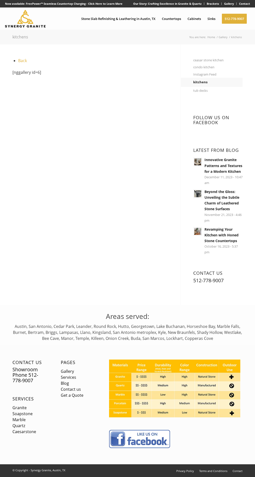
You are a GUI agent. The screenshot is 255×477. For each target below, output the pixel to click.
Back (22, 60)
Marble (19, 419)
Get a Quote (72, 395)
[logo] (25, 19)
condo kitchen (203, 67)
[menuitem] (167, 3)
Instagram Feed (204, 74)
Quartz (18, 425)
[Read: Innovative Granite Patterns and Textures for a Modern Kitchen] (197, 161)
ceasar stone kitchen (208, 60)
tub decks (200, 90)
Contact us (71, 389)
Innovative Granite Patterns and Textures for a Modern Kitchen (223, 165)
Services (23, 399)
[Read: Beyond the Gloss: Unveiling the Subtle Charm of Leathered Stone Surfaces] (197, 193)
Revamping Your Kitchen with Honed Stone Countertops (221, 235)
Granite (19, 407)
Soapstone (22, 413)
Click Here (95, 3)
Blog (65, 383)
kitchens (20, 37)
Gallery (229, 3)
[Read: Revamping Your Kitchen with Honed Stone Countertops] (197, 231)
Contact (244, 3)
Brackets (213, 3)
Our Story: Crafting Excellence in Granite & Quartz (167, 3)
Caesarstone (24, 431)
